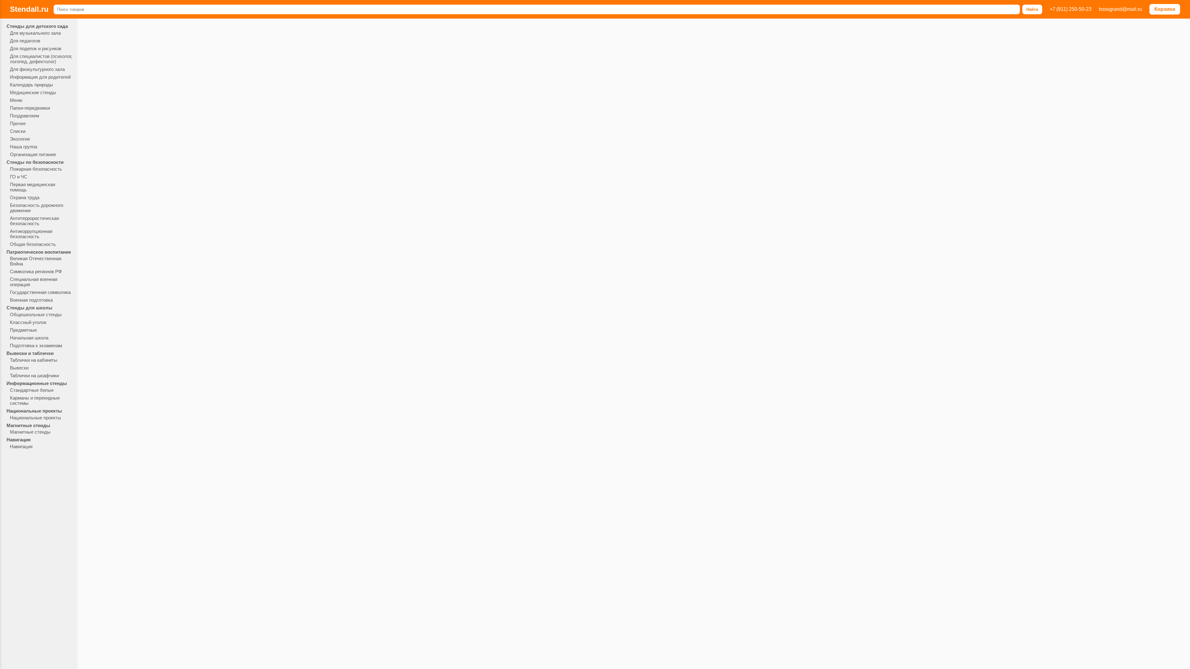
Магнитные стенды (28, 425)
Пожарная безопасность (36, 169)
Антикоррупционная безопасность (31, 234)
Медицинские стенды (33, 92)
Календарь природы (31, 84)
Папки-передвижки (30, 108)
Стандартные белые (32, 390)
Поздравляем (24, 115)
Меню (16, 100)
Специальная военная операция (33, 282)
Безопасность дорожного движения (36, 208)
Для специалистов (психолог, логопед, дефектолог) (41, 59)
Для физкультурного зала (37, 69)
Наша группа (23, 146)
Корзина (1164, 9)
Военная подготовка (31, 300)
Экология (20, 139)
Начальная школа (29, 337)
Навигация (19, 439)
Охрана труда (24, 197)
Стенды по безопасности (35, 162)
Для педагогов (25, 40)
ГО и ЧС (18, 176)
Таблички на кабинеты (33, 360)
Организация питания (33, 154)
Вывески (19, 367)
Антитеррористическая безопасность (34, 221)
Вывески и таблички (30, 353)
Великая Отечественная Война (35, 261)
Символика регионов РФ (36, 271)
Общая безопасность (33, 244)
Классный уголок (28, 322)
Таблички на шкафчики (34, 375)
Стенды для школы (29, 307)
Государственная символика (40, 292)
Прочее (18, 123)
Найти (1032, 9)
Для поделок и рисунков (35, 48)
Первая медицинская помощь (32, 187)
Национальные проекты (34, 410)
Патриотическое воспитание (39, 252)
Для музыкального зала (35, 33)
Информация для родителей (40, 77)
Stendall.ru (29, 9)
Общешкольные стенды (36, 314)
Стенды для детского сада (37, 26)
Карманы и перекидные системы (35, 400)
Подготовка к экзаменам (36, 345)
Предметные (23, 330)
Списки (17, 131)
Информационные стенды (37, 383)
